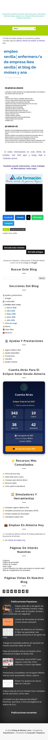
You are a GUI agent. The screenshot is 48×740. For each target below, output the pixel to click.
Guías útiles (9, 329)
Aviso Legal (7, 566)
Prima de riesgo (11, 323)
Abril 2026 (11, 311)
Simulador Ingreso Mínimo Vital (17, 507)
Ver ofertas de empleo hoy (15, 540)
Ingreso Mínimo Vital (13, 350)
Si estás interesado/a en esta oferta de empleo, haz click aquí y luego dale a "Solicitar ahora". (24, 155)
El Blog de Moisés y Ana (24, 7)
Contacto (6, 560)
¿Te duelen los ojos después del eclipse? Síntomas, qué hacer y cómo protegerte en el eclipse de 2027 (22, 702)
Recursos (8, 332)
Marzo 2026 (11, 308)
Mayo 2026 (11, 314)
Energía (8, 298)
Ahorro (7, 326)
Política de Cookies (10, 564)
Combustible (10, 301)
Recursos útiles (11, 483)
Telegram (8, 223)
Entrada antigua (35, 252)
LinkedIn (20, 217)
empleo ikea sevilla (14, 77)
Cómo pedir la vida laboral (15, 486)
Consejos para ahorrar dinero (16, 480)
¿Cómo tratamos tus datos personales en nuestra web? (24, 568)
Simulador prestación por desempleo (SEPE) (21, 510)
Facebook (8, 217)
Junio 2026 (11, 317)
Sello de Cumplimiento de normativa (16, 570)
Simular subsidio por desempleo (17, 514)
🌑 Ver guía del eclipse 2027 (24, 449)
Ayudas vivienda (11, 362)
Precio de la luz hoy (12, 474)
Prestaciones (10, 356)
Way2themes (8, 733)
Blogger (34, 263)
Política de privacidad (11, 562)
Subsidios (8, 359)
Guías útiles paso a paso (14, 477)
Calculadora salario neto (14, 517)
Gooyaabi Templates (36, 733)
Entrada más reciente (14, 247)
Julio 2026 (11, 320)
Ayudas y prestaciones (13, 295)
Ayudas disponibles (12, 353)
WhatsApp (37, 217)
